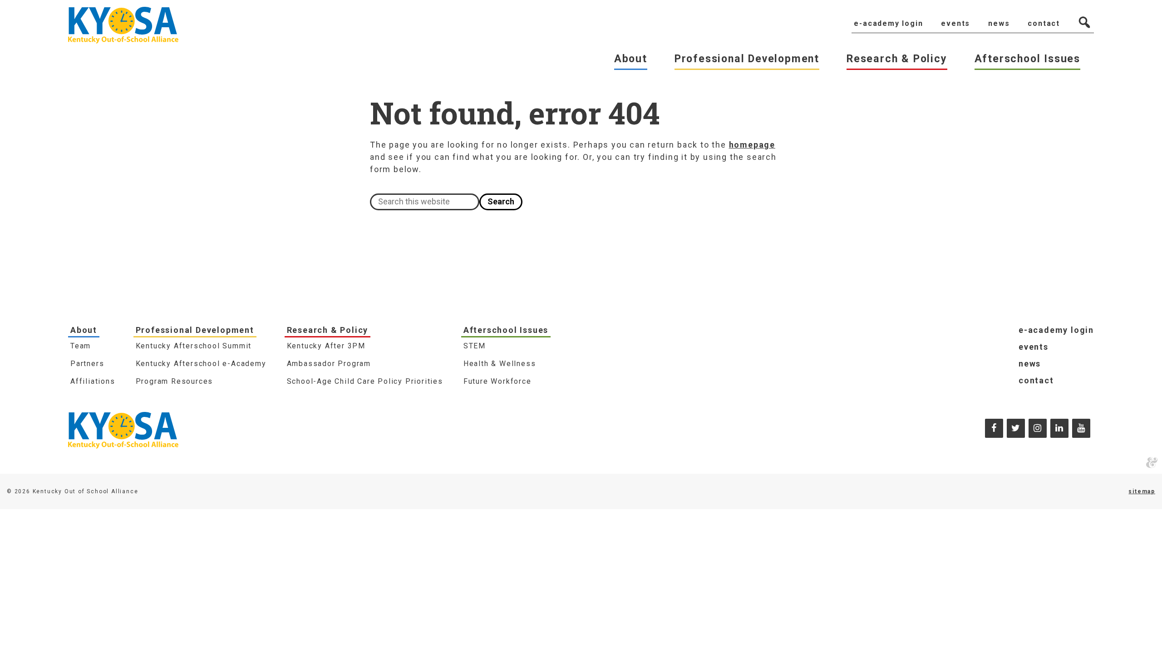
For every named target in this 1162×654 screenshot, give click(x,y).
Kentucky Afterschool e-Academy (201, 363)
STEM (474, 346)
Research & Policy (328, 330)
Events (1034, 347)
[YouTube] (1081, 428)
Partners (87, 363)
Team (80, 346)
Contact (1036, 380)
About (83, 330)
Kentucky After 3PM (326, 346)
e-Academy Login (1056, 330)
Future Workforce (497, 381)
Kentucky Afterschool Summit (194, 346)
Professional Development (195, 330)
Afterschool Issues (505, 330)
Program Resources (174, 381)
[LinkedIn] (1059, 428)
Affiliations (92, 381)
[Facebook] (994, 428)
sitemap (1141, 491)
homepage (752, 144)
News (1030, 363)
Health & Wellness (499, 363)
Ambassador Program (329, 363)
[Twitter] (1016, 428)
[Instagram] (1038, 428)
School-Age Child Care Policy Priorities (365, 381)
